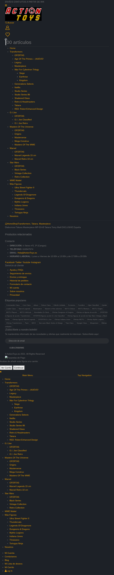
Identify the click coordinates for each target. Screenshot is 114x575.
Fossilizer (81, 305)
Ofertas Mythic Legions (95, 319)
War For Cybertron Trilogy (27, 69)
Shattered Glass (22, 98)
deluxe (36, 305)
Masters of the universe (53, 309)
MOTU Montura (83, 309)
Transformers (16, 51)
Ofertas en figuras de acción (86, 312)
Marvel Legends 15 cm (25, 155)
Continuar (18, 368)
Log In (9, 571)
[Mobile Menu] (6, 5)
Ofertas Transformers (14, 323)
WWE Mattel (15, 180)
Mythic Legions (22, 202)
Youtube (26, 262)
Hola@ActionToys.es (27, 253)
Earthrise (23, 77)
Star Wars (14, 162)
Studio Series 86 (22, 94)
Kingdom (23, 80)
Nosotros (14, 216)
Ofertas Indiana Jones (62, 319)
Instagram (36, 262)
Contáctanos (11, 556)
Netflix (17, 87)
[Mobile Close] (0, 372)
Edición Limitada (59, 305)
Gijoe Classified (93, 305)
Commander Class (13, 305)
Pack (27, 323)
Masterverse (20, 137)
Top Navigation (85, 375)
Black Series (20, 169)
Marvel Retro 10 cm (24, 159)
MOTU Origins (97, 309)
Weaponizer (94, 323)
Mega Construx (22, 141)
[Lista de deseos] (56, 34)
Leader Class (11, 309)
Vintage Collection (23, 173)
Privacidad (15, 295)
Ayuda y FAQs (16, 270)
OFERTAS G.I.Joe (45, 319)
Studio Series (21, 91)
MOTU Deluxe (70, 309)
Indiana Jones (21, 205)
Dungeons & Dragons (25, 198)
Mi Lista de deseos (13, 563)
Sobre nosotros (17, 291)
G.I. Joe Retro (21, 123)
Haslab (104, 305)
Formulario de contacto (21, 284)
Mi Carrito (9, 567)
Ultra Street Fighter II (24, 187)
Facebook (10, 262)
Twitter (18, 262)
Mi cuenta (14, 288)
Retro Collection (22, 177)
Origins (18, 134)
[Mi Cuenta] (57, 27)
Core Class (27, 305)
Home (12, 48)
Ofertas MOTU (78, 319)
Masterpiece (20, 66)
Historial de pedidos (19, 280)
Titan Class (69, 323)
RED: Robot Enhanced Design (29, 109)
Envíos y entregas (18, 277)
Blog (7, 560)
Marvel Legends (24, 309)
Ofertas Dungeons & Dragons (63, 312)
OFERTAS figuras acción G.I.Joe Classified (49, 316)
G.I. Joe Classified (23, 119)
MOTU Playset (11, 312)
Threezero (19, 209)
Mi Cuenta (9, 553)
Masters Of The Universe (21, 127)
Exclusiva (71, 305)
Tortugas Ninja (21, 212)
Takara (18, 105)
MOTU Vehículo (25, 312)
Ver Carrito (6, 368)
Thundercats (20, 191)
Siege (22, 73)
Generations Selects (24, 84)
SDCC (33, 323)
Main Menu (27, 375)
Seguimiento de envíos (20, 273)
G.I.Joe (13, 112)
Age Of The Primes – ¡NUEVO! (29, 59)
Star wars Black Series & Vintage (51, 323)
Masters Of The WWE (25, 144)
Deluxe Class (46, 305)
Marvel (13, 148)
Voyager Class (82, 323)
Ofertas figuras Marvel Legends (23, 319)
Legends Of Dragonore (25, 194)
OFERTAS (19, 55)
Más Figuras (16, 184)
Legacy (18, 62)
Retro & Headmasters (25, 102)
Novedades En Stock (41, 312)
